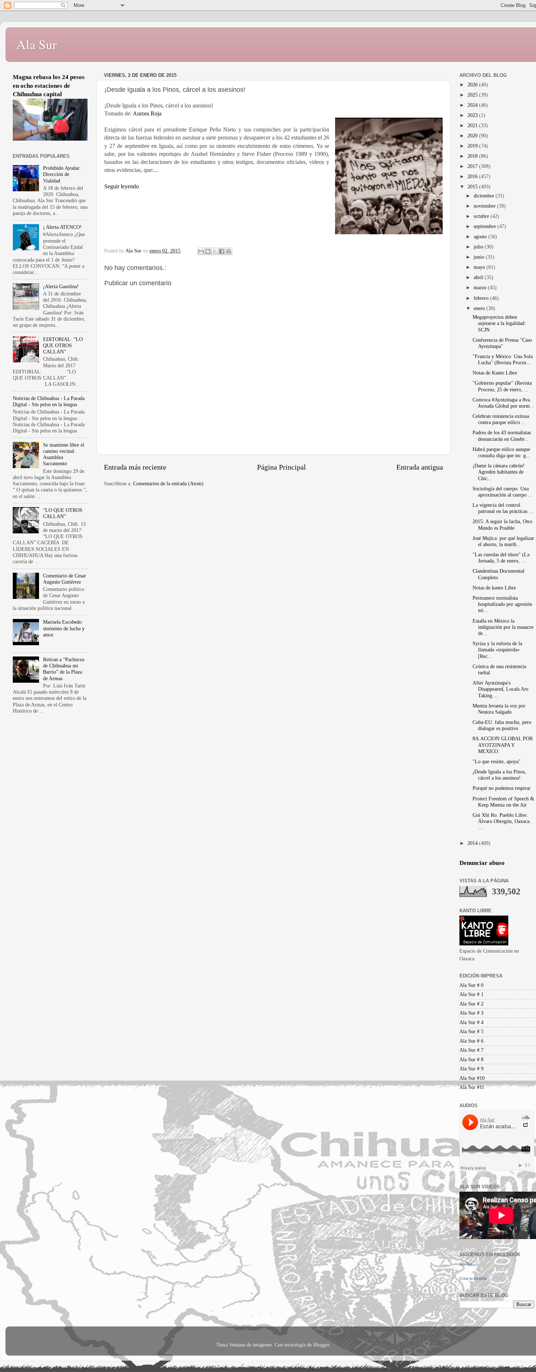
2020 (473, 135)
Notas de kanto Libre (494, 588)
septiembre (485, 226)
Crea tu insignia (473, 1278)
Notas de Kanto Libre (495, 373)
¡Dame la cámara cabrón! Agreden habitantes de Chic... (499, 472)
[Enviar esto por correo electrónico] (201, 251)
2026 (473, 84)
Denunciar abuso (482, 862)
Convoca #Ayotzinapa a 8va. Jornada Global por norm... (503, 403)
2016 (473, 176)
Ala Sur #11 (471, 1087)
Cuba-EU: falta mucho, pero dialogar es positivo (502, 725)
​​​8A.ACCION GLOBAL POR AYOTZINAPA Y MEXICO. (503, 745)
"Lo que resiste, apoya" (497, 761)
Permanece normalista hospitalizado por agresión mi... (502, 604)
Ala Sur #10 (472, 1078)
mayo (480, 267)
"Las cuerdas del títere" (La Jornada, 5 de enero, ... (501, 558)
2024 (473, 105)
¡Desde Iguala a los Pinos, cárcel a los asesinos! (499, 775)
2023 (473, 115)
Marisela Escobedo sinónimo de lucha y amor (64, 628)
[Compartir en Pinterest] (228, 251)
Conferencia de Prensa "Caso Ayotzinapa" (502, 343)
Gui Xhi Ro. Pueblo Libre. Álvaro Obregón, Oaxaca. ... (502, 821)
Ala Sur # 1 (471, 994)
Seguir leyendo (121, 186)
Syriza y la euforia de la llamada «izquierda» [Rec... (497, 649)
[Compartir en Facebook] (221, 251)
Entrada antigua (419, 467)
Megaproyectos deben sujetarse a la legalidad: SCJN (499, 323)
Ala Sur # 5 (471, 1031)
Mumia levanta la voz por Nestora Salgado (499, 709)
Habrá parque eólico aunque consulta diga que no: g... (501, 452)
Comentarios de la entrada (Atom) (168, 483)
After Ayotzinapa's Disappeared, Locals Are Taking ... (500, 689)
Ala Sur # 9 (471, 1068)
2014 (473, 843)
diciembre (485, 196)
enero (480, 308)
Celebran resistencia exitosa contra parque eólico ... (501, 419)
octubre (482, 216)
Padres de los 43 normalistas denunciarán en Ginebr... (502, 436)
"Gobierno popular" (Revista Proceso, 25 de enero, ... (502, 386)
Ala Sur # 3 (471, 1013)
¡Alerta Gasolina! (61, 286)
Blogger (321, 1345)
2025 (473, 95)
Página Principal (281, 467)
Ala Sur (36, 44)
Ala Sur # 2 (471, 1004)
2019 (473, 146)
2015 (473, 186)
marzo (481, 287)
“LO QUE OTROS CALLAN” (62, 513)
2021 (473, 125)
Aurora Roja (147, 113)
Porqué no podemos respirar (502, 788)
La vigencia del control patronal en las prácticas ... (503, 508)
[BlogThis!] (207, 251)
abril (479, 277)
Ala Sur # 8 (471, 1059)
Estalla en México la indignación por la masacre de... (503, 627)
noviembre (485, 206)
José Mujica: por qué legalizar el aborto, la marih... (503, 541)
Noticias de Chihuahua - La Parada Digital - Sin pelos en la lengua (49, 401)
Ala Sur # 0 (471, 985)
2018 (473, 156)
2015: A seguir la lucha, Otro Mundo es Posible (502, 524)
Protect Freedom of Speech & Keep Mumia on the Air (503, 802)
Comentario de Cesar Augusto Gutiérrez (64, 579)
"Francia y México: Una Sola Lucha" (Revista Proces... (503, 359)
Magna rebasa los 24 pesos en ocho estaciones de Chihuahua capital (49, 86)
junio (480, 257)
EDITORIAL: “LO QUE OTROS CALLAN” (63, 345)
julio (479, 247)
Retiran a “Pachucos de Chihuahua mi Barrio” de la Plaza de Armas (63, 668)
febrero (482, 298)
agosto (481, 236)
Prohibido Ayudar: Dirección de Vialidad (62, 174)
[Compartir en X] (214, 251)
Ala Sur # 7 (471, 1050)
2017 (473, 166)
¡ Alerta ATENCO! (62, 227)
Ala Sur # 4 (471, 1022)
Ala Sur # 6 (471, 1041)
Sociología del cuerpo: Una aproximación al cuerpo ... (502, 492)
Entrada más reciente (135, 467)
